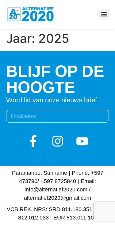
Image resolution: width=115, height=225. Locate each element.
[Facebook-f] (33, 141)
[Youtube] (82, 141)
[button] (104, 14)
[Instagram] (57, 141)
